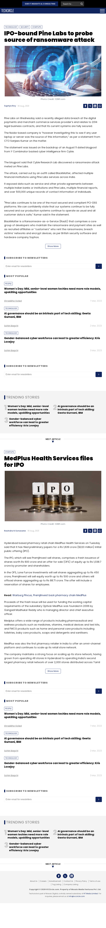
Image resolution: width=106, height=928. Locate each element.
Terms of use (94, 881)
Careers (43, 881)
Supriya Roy (10, 105)
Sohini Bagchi (11, 325)
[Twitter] (90, 106)
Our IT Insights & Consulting (40, 3)
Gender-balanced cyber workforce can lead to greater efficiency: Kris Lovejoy (52, 339)
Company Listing (71, 884)
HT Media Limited (91, 893)
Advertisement (55, 881)
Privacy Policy (81, 881)
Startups (36, 27)
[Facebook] (85, 106)
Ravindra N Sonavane (15, 530)
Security (25, 27)
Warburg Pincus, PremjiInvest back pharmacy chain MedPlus (49, 595)
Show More (53, 246)
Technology (11, 27)
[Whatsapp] (100, 106)
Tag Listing (56, 884)
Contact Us (68, 881)
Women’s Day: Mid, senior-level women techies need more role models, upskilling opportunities (52, 290)
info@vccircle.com (77, 896)
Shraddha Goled (13, 300)
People (8, 283)
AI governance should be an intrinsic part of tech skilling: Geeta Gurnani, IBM (47, 315)
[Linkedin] (95, 106)
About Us (33, 881)
